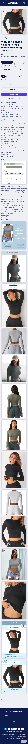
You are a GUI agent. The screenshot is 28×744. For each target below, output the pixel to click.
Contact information (14, 741)
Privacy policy (12, 736)
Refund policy (10, 738)
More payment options (14, 98)
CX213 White (19, 69)
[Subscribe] (23, 716)
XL (19, 76)
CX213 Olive (19, 62)
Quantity (3, 80)
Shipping (11, 56)
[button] (3, 3)
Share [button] (4, 699)
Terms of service (22, 736)
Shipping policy (19, 738)
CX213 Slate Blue (8, 66)
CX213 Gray (7, 69)
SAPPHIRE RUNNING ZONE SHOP (13, 734)
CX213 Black (7, 62)
